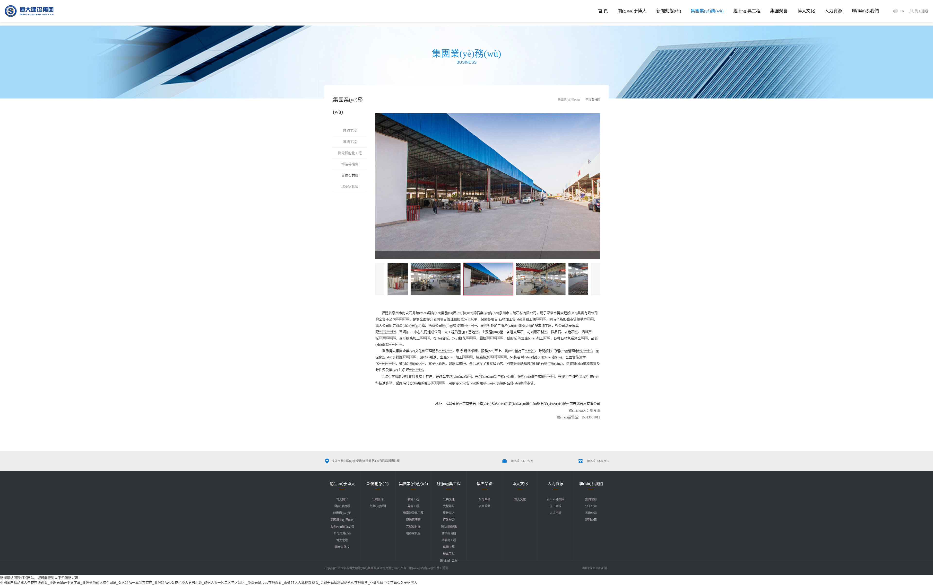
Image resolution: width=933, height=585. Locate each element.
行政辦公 (449, 520)
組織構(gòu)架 (342, 513)
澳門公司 (591, 520)
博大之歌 (342, 540)
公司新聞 (378, 499)
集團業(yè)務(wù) (707, 11)
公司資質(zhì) (342, 533)
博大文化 (806, 11)
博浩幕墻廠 (349, 164)
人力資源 (833, 11)
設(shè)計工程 (449, 560)
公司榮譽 (484, 499)
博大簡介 (342, 499)
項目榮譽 (484, 506)
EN (902, 11)
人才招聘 (555, 513)
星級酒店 (449, 513)
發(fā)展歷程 (342, 506)
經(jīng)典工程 (746, 11)
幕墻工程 (350, 142)
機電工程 (449, 554)
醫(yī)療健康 (449, 526)
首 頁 (603, 11)
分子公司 (591, 506)
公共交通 (449, 499)
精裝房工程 (448, 540)
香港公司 (591, 513)
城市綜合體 (448, 533)
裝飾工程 (350, 131)
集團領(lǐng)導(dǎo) (342, 520)
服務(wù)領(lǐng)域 (342, 526)
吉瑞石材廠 (349, 175)
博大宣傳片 (342, 547)
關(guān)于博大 (632, 11)
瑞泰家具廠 (349, 186)
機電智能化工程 (350, 153)
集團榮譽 (779, 11)
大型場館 (449, 506)
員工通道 (442, 568)
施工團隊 (555, 506)
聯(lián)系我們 (865, 11)
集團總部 (591, 499)
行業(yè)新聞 (378, 506)
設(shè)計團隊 (555, 499)
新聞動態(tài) (668, 11)
